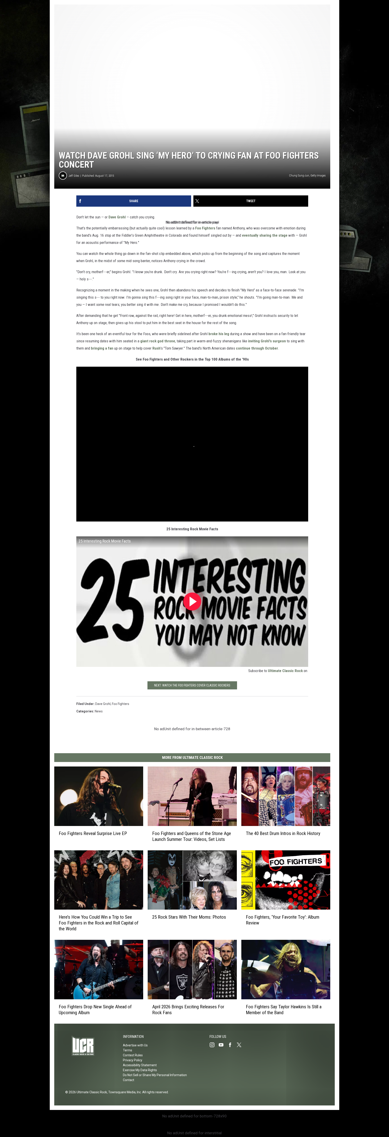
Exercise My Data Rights (140, 1070)
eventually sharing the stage (264, 235)
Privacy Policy (132, 1060)
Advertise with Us (135, 1045)
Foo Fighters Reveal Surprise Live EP (93, 833)
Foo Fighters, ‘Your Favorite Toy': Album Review (282, 920)
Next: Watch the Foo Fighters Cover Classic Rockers (192, 685)
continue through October (257, 348)
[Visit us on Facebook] (231, 1045)
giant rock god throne (157, 341)
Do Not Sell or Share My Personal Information (155, 1075)
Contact (128, 1080)
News (99, 711)
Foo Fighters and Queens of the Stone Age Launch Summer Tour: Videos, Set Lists (191, 836)
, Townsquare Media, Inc (124, 1092)
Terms (127, 1050)
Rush (156, 348)
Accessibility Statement (140, 1065)
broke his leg (218, 334)
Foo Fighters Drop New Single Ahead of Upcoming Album (95, 1009)
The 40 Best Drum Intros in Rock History (283, 833)
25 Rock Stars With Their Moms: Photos (189, 917)
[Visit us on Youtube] (222, 1045)
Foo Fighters (205, 228)
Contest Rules (133, 1055)
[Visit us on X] (240, 1045)
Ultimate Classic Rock (285, 670)
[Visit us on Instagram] (213, 1045)
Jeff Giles (74, 175)
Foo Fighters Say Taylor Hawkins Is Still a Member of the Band (283, 1009)
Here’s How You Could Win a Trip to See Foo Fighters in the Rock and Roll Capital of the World (98, 922)
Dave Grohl (117, 217)
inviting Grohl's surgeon (267, 341)
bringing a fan (102, 348)
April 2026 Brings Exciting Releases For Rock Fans (188, 1009)
